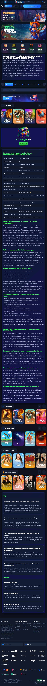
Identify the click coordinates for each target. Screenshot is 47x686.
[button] (21, 41)
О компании (17, 623)
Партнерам (25, 629)
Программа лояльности (17, 626)
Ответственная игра (27, 625)
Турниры (17, 627)
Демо (20, 419)
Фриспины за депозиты (18, 630)
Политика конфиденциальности (27, 627)
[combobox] (23, 90)
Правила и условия (27, 623)
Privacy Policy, (36, 631)
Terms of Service (36, 632)
